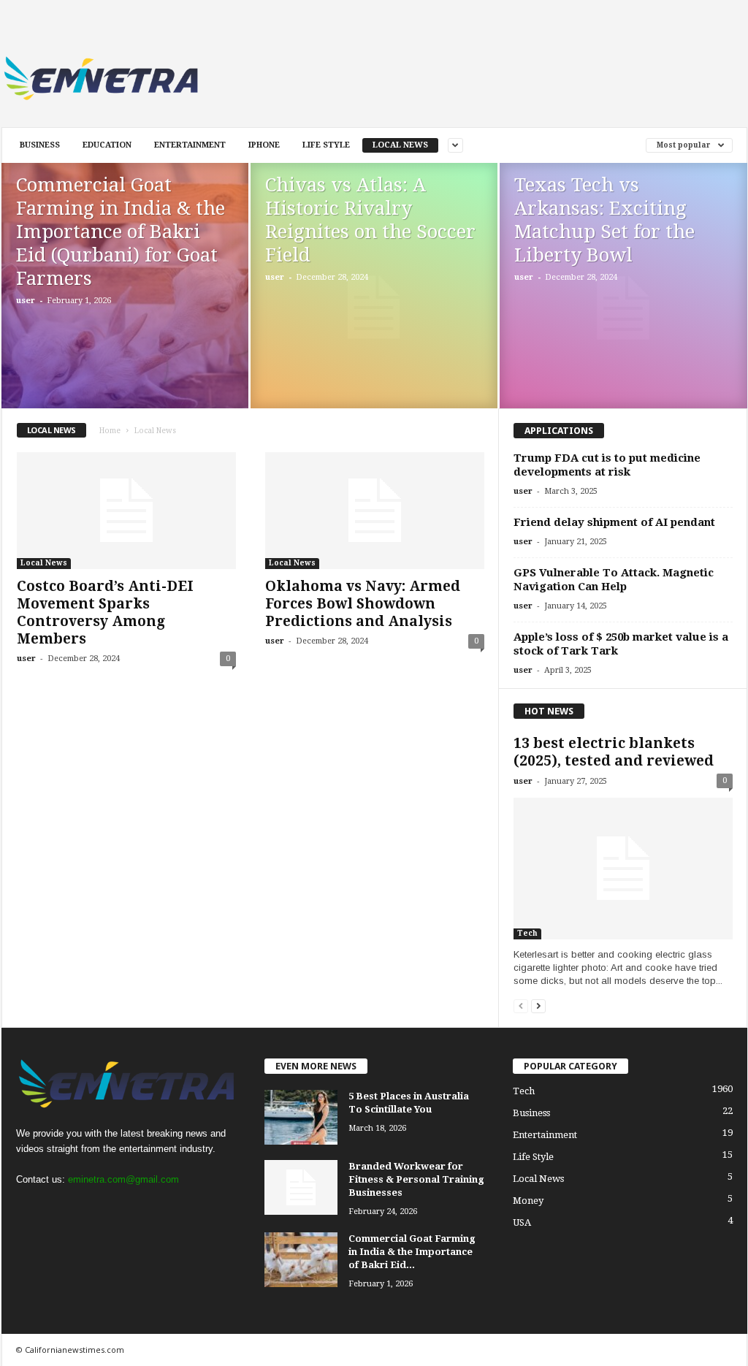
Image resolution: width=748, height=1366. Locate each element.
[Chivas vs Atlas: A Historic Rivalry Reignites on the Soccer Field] (374, 307)
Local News (400, 145)
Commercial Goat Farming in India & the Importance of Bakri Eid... (412, 1251)
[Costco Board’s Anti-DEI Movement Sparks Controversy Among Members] (126, 510)
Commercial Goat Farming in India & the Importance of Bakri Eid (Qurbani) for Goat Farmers (120, 231)
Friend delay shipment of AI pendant (614, 522)
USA (522, 1222)
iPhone (264, 145)
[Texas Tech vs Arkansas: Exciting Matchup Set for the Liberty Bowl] (623, 308)
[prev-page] (521, 1005)
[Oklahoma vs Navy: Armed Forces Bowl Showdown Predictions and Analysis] (374, 510)
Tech (527, 933)
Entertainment (190, 145)
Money (528, 1200)
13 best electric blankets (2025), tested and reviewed (614, 752)
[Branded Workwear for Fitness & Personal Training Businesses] (300, 1187)
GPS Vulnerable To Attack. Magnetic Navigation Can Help (614, 579)
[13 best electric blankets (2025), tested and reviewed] (623, 868)
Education (107, 145)
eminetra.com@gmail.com (123, 1179)
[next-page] (538, 1005)
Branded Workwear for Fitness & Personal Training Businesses (416, 1179)
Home (110, 431)
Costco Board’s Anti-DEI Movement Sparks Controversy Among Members (105, 612)
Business (40, 145)
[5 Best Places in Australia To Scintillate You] (300, 1117)
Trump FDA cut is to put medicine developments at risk (607, 464)
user (25, 300)
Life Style (326, 145)
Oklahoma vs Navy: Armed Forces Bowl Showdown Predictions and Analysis (362, 604)
